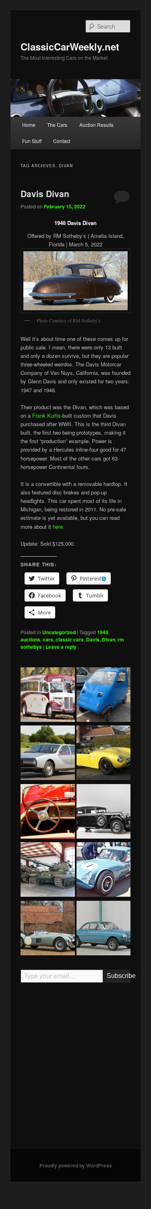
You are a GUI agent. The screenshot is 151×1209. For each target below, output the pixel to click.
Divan (108, 639)
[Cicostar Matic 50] (104, 695)
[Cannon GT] (104, 870)
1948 (102, 632)
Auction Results (96, 124)
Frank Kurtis (46, 415)
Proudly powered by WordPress (75, 1165)
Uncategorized (59, 632)
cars (48, 639)
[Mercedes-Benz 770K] (104, 812)
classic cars (70, 639)
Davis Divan (45, 193)
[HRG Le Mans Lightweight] (48, 929)
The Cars (57, 124)
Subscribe (118, 975)
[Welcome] (48, 812)
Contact (61, 140)
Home (28, 124)
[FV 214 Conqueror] (48, 870)
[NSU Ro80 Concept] (48, 753)
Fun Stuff (31, 140)
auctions (30, 639)
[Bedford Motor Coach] (48, 695)
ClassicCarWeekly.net (70, 46)
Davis (92, 639)
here (58, 526)
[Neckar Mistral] (104, 929)
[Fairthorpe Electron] (104, 753)
